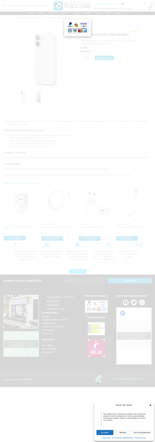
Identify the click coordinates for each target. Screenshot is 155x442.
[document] (77, 221)
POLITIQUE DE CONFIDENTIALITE (123, 437)
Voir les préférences (142, 432)
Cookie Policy (106, 437)
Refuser (123, 432)
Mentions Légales (140, 437)
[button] (150, 405)
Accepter (105, 432)
